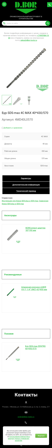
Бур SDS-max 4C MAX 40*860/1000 (35, 347)
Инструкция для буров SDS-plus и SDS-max (20, 201)
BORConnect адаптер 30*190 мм (35, 229)
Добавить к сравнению (12, 128)
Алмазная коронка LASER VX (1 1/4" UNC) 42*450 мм (34, 288)
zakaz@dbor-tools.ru (28, 40)
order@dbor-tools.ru (26, 417)
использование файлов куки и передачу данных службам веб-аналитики (19, 438)
